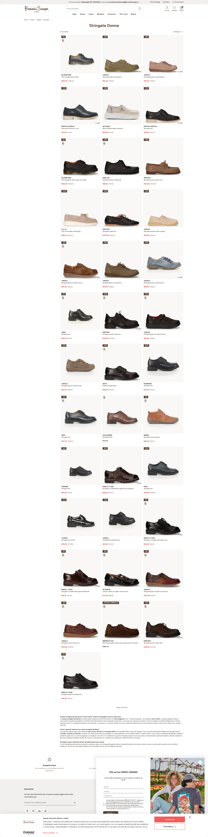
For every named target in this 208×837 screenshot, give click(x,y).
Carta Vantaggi (155, 2)
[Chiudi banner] (190, 817)
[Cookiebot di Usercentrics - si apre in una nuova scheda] (28, 832)
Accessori (112, 14)
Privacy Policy (130, 800)
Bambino (100, 14)
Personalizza (168, 826)
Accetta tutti (169, 819)
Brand (133, 14)
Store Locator (179, 2)
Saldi (74, 14)
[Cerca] (140, 8)
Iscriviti (109, 813)
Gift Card (123, 14)
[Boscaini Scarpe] (36, 9)
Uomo (91, 14)
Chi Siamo (166, 2)
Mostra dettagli (49, 833)
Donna (82, 14)
